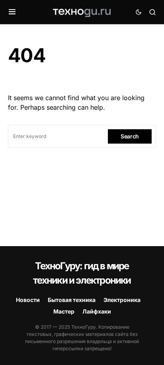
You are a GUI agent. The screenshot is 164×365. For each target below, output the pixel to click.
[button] (12, 12)
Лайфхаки (96, 311)
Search (130, 136)
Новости (28, 299)
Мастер (63, 311)
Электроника (122, 299)
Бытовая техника (72, 299)
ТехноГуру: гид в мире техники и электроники (82, 273)
